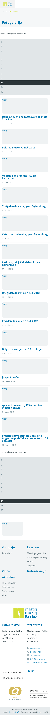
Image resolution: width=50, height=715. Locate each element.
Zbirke (6, 571)
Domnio (40, 712)
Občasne (31, 565)
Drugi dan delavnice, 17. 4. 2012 (21, 293)
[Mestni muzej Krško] (7, 4)
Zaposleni (7, 553)
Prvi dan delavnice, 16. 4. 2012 (20, 321)
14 (2, 87)
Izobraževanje (36, 571)
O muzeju (8, 547)
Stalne (30, 561)
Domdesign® (14, 712)
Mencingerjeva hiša (36, 553)
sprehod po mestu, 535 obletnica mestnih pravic (22, 406)
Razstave (33, 547)
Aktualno (8, 577)
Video (4, 595)
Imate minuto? (9, 582)
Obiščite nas (8, 591)
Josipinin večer (11, 377)
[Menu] (22, 4)
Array (4, 99)
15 (2, 91)
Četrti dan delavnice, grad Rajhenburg (25, 234)
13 (2, 82)
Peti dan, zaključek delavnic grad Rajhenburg (21, 264)
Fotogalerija (8, 587)
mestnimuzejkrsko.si (37, 662)
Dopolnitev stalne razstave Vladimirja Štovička (24, 118)
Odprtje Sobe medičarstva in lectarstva (19, 177)
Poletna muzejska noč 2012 (18, 147)
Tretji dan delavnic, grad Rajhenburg (24, 206)
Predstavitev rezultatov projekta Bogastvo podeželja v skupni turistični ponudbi (25, 438)
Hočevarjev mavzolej (37, 557)
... (1, 55)
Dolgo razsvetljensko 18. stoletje (22, 349)
